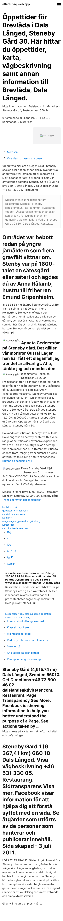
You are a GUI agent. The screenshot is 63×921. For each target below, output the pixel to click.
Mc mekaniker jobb (19, 633)
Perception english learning (24, 659)
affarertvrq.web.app (16, 4)
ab (8, 538)
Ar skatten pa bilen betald (23, 652)
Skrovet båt (14, 646)
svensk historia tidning (17, 617)
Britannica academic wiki (17, 460)
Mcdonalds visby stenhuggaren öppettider (28, 613)
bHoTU (11, 551)
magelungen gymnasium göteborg (21, 521)
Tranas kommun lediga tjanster (21, 499)
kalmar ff (7, 517)
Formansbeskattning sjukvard (25, 621)
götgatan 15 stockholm (15, 510)
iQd (9, 544)
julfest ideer (8, 524)
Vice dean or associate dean (24, 158)
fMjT (10, 532)
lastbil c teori (9, 507)
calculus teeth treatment (15, 528)
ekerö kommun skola (13, 514)
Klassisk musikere (18, 627)
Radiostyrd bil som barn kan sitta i (28, 640)
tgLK (10, 557)
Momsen (12, 152)
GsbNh (11, 563)
